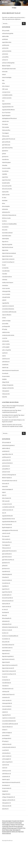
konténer (4, 221)
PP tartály (4, 329)
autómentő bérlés (6, 51)
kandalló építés (6, 183)
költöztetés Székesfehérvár (9, 215)
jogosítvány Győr (6, 180)
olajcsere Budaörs (6, 314)
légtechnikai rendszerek (8, 259)
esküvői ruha (5, 121)
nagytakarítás (5, 303)
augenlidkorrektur (6, 42)
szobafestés (5, 364)
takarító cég (5, 367)
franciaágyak (5, 133)
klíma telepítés (6, 206)
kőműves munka (6, 218)
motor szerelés (6, 288)
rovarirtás (4, 338)
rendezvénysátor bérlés (8, 335)
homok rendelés (6, 168)
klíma (3, 203)
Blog (5, 2)
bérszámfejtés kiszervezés (9, 68)
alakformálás (5, 36)
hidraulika (4, 165)
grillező (4, 153)
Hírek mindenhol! (6, 833)
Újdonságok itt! (16, 830)
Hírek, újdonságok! (6, 821)
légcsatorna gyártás (7, 244)
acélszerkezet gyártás (7, 33)
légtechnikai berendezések (9, 253)
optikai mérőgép (6, 320)
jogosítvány (5, 177)
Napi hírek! (21, 831)
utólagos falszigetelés (7, 385)
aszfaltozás (5, 39)
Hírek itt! (20, 828)
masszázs (4, 273)
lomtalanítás (5, 268)
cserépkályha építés (7, 95)
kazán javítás (5, 191)
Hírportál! (11, 826)
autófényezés (5, 45)
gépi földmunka (6, 144)
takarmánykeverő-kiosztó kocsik (10, 370)
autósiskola (5, 54)
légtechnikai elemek (7, 256)
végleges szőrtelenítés (8, 388)
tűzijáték (4, 379)
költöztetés (5, 209)
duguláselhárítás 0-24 (7, 106)
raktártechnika (6, 332)
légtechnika (5, 250)
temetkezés (5, 373)
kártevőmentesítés (7, 188)
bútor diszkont (5, 86)
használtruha (5, 159)
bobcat (4, 74)
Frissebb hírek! (15, 821)
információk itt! (10, 822)
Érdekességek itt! (6, 831)
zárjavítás (4, 396)
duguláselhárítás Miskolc (8, 109)
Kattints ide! (14, 831)
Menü (14, 7)
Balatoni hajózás (6, 65)
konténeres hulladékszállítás (9, 224)
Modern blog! (8, 830)
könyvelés (4, 229)
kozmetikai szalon (6, 235)
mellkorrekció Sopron (7, 282)
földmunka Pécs (6, 130)
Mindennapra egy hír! (12, 828)
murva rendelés (6, 294)
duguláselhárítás (6, 103)
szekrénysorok (6, 358)
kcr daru (4, 197)
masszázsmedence (7, 276)
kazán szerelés (6, 194)
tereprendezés (6, 376)
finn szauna (5, 124)
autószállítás (5, 57)
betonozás (4, 71)
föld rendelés (5, 127)
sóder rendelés (6, 344)
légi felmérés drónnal (7, 247)
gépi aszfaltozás (6, 142)
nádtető (4, 300)
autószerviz (5, 59)
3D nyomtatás (5, 30)
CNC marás (5, 89)
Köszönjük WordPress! (7, 840)
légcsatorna (5, 241)
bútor (3, 83)
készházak (4, 200)
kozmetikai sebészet (7, 232)
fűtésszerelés (5, 136)
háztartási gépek (6, 162)
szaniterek (4, 353)
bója (3, 80)
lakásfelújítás (5, 238)
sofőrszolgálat (5, 347)
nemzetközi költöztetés (8, 309)
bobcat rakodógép (6, 77)
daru (3, 101)
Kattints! (12, 824)
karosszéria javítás (6, 186)
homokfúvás (5, 171)
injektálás (4, 174)
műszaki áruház (6, 297)
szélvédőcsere (6, 361)
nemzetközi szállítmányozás (9, 312)
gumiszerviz (5, 156)
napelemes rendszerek (8, 306)
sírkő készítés (5, 341)
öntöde (4, 317)
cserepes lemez (6, 92)
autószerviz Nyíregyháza (8, 62)
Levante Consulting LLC (8, 262)
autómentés (5, 48)
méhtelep (4, 279)
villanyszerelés (6, 394)
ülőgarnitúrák (5, 382)
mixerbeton (5, 285)
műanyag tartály (6, 291)
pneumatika (5, 323)
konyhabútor (5, 227)
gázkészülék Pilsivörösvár (8, 139)
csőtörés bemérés (6, 98)
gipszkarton (5, 150)
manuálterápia (5, 271)
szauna (4, 355)
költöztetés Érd (6, 212)
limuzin (4, 265)
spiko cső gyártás (6, 350)
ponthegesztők (6, 326)
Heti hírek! (18, 824)
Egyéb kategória (6, 115)
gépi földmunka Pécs (7, 147)
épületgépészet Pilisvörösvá (9, 118)
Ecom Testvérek (6, 112)
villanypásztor (5, 391)
